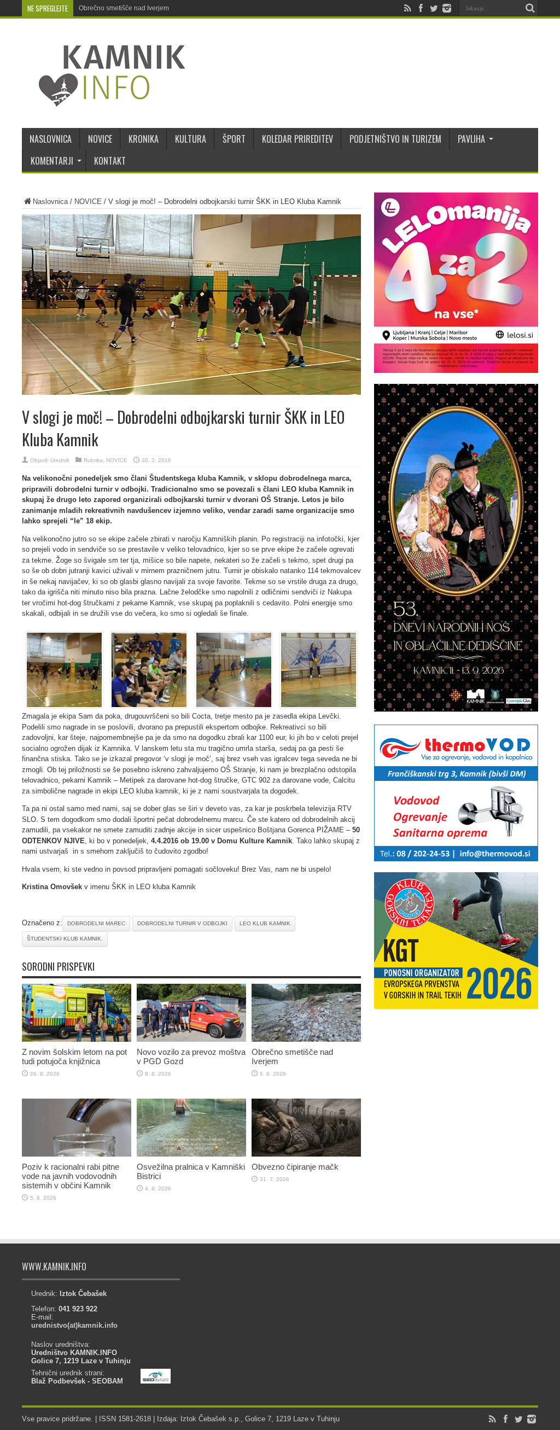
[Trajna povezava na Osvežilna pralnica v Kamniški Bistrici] (191, 1154)
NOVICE (100, 138)
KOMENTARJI (52, 160)
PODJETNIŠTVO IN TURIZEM (395, 138)
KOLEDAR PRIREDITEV (297, 138)
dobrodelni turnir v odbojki (182, 923)
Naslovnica (50, 201)
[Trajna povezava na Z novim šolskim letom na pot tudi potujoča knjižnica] (76, 1039)
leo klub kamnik (265, 923)
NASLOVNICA (51, 138)
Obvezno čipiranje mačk (295, 1166)
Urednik (59, 460)
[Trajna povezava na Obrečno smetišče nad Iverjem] (306, 1039)
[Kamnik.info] (104, 100)
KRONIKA (144, 138)
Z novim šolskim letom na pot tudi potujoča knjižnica (74, 1056)
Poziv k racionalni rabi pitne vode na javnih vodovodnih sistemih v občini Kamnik (70, 1176)
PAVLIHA (471, 138)
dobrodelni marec (96, 923)
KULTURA (190, 138)
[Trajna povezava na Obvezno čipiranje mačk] (306, 1154)
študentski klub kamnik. (65, 939)
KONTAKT (110, 160)
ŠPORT (234, 138)
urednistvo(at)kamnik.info (74, 1325)
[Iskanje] (530, 8)
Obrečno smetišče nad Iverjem (124, 8)
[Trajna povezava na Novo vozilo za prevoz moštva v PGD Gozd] (191, 1039)
